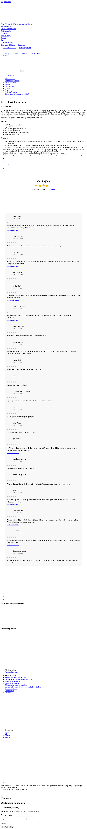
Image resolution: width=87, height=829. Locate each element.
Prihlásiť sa (25, 53)
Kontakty (30, 24)
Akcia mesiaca (10, 79)
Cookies (8, 693)
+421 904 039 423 (9, 48)
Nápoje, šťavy (10, 86)
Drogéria (8, 84)
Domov (6, 53)
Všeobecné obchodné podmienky (16, 677)
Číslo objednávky (7, 815)
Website (3, 823)
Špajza (7, 90)
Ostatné (7, 88)
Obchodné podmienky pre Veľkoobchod (18, 679)
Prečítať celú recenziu (13, 230)
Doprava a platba (11, 689)
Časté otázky (9, 691)
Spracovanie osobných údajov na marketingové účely (23, 687)
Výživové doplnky (11, 92)
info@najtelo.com (25, 48)
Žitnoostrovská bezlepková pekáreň (17, 94)
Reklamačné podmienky (13, 681)
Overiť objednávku (7, 827)
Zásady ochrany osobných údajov (16, 685)
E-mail (4, 819)
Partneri (7, 736)
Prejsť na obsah (6, 2)
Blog (2, 24)
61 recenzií (51, 190)
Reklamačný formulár (12, 683)
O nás (7, 732)
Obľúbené (15, 53)
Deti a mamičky (10, 83)
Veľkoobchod (9, 24)
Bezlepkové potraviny (12, 81)
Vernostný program (20, 24)
